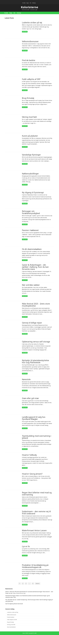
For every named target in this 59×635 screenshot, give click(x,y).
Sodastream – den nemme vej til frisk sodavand (36, 512)
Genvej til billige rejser (32, 323)
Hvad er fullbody (29, 455)
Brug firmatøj (28, 98)
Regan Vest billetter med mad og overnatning (37, 493)
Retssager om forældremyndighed (31, 212)
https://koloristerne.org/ (19, 593)
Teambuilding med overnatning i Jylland (36, 437)
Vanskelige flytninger (31, 155)
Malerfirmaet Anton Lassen (34, 530)
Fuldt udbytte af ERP (31, 79)
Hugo (27, 2)
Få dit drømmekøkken (32, 249)
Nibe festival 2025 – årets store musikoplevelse (36, 305)
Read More (25, 31)
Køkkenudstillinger (30, 174)
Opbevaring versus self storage (36, 342)
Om (30, 2)
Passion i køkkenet (30, 230)
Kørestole (26, 379)
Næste (37, 583)
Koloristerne (29, 7)
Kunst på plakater (30, 136)
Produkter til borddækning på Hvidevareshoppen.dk (35, 566)
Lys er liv (26, 546)
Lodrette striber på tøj (32, 22)
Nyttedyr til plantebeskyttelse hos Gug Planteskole (35, 361)
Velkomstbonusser (30, 41)
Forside (23, 2)
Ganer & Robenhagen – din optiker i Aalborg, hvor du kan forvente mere (35, 267)
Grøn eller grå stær (30, 398)
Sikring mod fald (29, 117)
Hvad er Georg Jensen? (32, 474)
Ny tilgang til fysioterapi (33, 192)
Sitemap (34, 2)
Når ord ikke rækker (31, 285)
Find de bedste (28, 60)
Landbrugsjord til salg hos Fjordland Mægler (33, 418)
